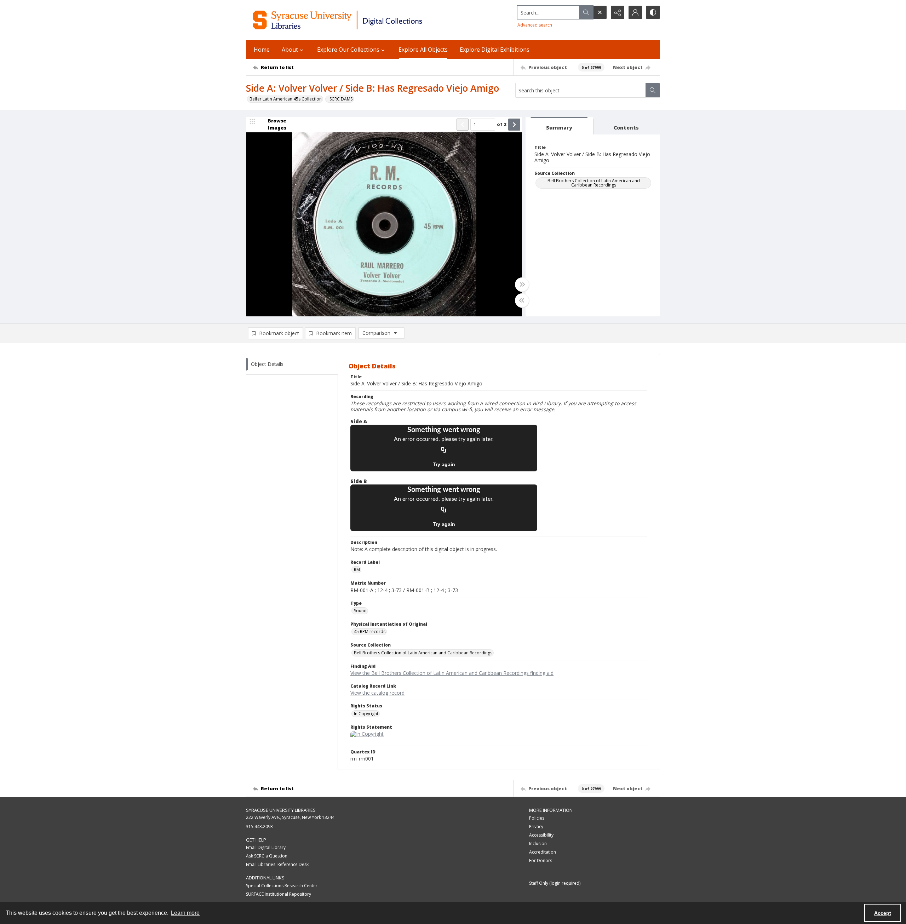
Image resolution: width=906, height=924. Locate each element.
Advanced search (534, 25)
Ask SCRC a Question (266, 856)
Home (262, 49)
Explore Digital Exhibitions (494, 49)
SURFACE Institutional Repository (278, 894)
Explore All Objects (423, 49)
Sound (360, 611)
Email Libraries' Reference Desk (277, 864)
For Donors (540, 860)
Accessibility (541, 835)
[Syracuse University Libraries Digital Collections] (358, 20)
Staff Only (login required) (554, 883)
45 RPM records (369, 632)
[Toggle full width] (522, 284)
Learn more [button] (185, 913)
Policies (536, 818)
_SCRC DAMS (340, 99)
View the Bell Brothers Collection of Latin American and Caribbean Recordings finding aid (452, 673)
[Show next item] (514, 125)
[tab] (559, 126)
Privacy (536, 826)
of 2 (501, 124)
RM (357, 570)
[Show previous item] (463, 125)
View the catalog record (377, 692)
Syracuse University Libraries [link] (281, 810)
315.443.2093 (259, 826)
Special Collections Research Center (281, 886)
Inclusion (538, 843)
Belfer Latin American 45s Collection (286, 99)
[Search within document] (653, 90)
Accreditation (542, 852)
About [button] (290, 49)
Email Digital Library (266, 847)
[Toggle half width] (522, 300)
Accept (882, 913)
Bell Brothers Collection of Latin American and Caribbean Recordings (593, 183)
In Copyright (366, 714)
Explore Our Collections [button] (348, 49)
